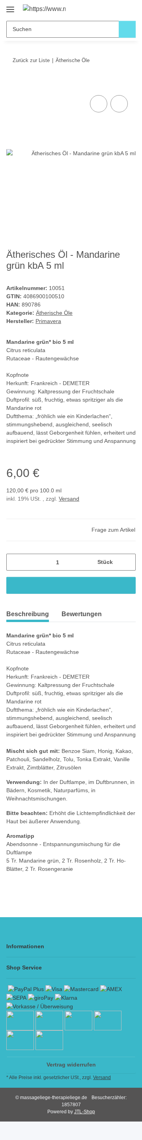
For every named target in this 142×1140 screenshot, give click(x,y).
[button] (104, 9)
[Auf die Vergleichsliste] (98, 103)
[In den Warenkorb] (12, 84)
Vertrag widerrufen (71, 1064)
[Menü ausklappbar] (10, 6)
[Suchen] (127, 29)
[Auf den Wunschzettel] (119, 103)
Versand (69, 499)
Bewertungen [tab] (82, 614)
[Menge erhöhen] (126, 562)
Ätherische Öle (54, 313)
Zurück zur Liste (31, 60)
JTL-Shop (84, 1111)
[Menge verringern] (15, 562)
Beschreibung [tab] (27, 614)
